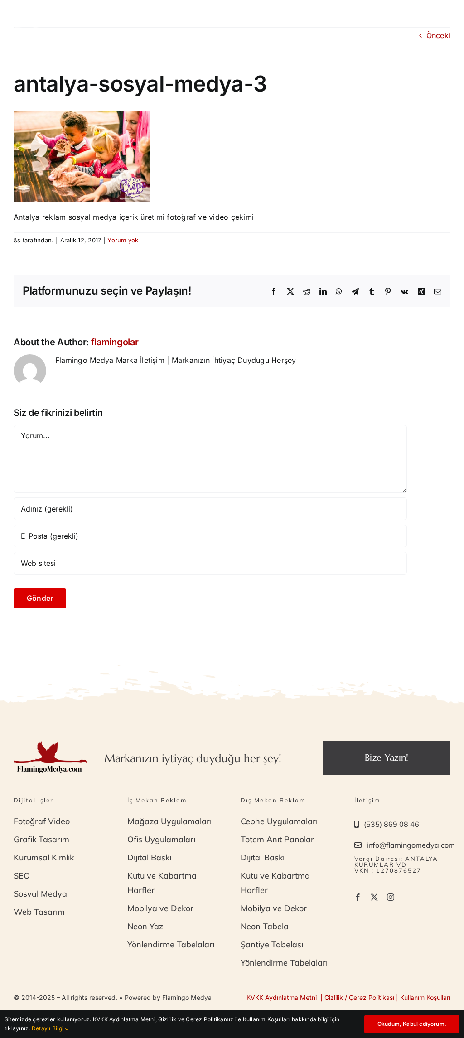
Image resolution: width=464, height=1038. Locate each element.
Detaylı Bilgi (48, 1028)
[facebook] (358, 897)
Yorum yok (122, 240)
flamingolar (115, 342)
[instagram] (390, 897)
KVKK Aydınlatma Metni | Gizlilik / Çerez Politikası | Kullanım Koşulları (348, 997)
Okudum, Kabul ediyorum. (411, 1023)
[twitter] (374, 897)
